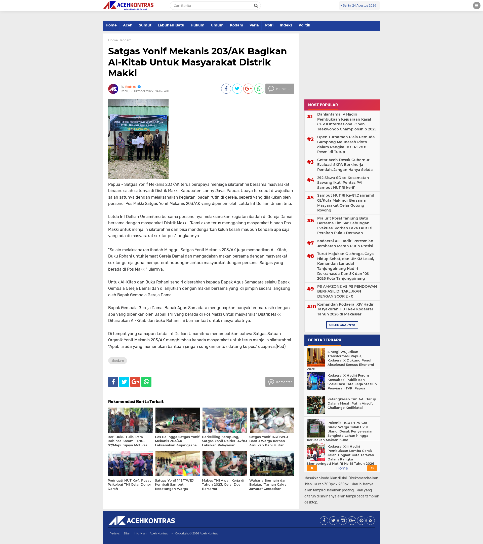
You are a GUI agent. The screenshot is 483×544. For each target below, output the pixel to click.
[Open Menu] (476, 5)
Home (111, 25)
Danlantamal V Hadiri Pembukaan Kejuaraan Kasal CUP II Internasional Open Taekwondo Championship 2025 (346, 121)
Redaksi (114, 533)
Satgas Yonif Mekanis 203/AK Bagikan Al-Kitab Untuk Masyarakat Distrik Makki (197, 62)
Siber (127, 533)
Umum (217, 25)
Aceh (128, 25)
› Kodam (125, 40)
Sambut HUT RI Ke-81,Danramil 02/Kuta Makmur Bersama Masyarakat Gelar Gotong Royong (345, 202)
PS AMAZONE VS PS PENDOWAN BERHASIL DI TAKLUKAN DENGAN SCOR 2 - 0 (347, 291)
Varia (254, 25)
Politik (304, 25)
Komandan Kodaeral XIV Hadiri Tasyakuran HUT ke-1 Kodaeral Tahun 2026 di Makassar (346, 309)
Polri (269, 25)
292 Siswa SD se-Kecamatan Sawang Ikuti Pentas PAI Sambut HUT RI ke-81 (343, 182)
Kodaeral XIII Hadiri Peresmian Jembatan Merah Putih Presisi (345, 243)
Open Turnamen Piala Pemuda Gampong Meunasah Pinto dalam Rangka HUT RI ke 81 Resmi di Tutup (346, 144)
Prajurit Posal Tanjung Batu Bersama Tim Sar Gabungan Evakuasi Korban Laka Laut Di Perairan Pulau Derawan (344, 225)
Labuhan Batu (171, 25)
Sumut (145, 25)
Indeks (286, 25)
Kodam (236, 25)
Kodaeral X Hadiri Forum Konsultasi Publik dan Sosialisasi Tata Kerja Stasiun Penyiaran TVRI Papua (352, 381)
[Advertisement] (342, 64)
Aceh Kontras (159, 533)
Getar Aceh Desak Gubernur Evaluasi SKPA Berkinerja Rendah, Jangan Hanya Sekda (345, 165)
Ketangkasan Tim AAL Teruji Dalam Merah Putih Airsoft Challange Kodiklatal (352, 403)
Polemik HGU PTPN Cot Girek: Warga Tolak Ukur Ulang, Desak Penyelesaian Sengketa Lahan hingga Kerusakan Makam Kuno (340, 431)
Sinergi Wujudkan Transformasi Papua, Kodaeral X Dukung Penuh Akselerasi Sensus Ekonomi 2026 (340, 360)
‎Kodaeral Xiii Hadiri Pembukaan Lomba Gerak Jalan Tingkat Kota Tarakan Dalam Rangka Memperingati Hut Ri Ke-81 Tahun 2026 (340, 454)
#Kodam (117, 360)
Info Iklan (140, 533)
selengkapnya (342, 325)
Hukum (198, 25)
